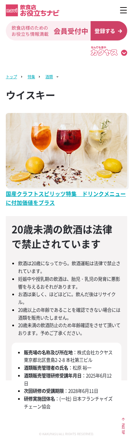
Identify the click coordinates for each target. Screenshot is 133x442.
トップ (11, 77)
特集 (31, 77)
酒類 (49, 77)
